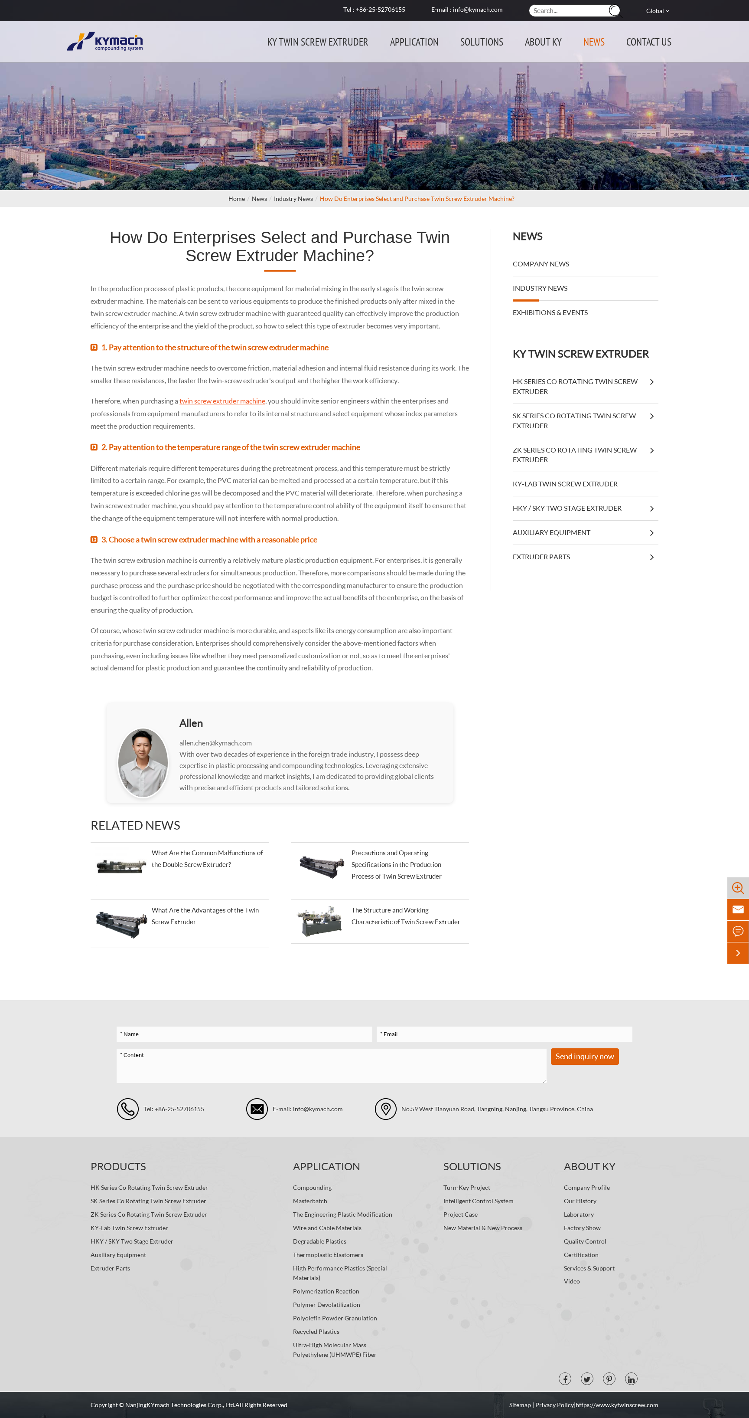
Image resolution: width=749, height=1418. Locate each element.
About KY (543, 41)
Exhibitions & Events (550, 312)
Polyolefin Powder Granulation (335, 1318)
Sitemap (520, 1404)
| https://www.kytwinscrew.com (616, 1404)
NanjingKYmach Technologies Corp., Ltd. (180, 1404)
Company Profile (587, 1187)
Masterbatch (310, 1201)
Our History (580, 1201)
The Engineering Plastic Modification (342, 1214)
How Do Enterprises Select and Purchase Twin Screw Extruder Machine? (417, 198)
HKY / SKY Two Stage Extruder (567, 508)
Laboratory (579, 1214)
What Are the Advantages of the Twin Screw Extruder (205, 916)
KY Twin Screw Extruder (317, 41)
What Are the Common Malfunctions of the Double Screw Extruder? (207, 858)
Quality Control (585, 1241)
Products (118, 1166)
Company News (541, 263)
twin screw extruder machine (222, 401)
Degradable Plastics (319, 1241)
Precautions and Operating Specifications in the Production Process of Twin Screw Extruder (397, 864)
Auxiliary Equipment (551, 532)
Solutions (481, 41)
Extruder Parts (541, 556)
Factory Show (582, 1227)
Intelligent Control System (478, 1201)
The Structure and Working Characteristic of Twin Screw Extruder (406, 916)
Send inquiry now (585, 1056)
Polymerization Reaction (326, 1291)
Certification (581, 1254)
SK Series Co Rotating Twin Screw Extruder (574, 420)
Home (236, 198)
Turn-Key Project (466, 1187)
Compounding (312, 1187)
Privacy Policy (554, 1404)
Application (414, 41)
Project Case (460, 1214)
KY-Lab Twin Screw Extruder (565, 483)
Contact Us (648, 41)
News (594, 41)
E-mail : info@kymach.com (467, 9)
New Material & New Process (482, 1227)
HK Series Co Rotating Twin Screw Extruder (575, 386)
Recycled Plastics (316, 1331)
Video (572, 1281)
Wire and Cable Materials (327, 1227)
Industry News (293, 198)
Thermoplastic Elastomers (328, 1254)
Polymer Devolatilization (326, 1304)
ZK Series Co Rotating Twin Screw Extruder (575, 455)
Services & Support (589, 1268)
